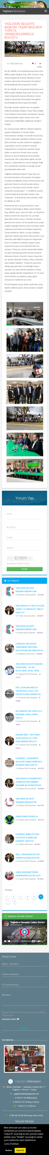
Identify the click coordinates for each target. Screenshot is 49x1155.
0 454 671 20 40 (22, 1098)
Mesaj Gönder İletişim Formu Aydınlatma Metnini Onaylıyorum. (24, 1014)
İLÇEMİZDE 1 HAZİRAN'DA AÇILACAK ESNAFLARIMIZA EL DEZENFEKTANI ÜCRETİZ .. (29, 761)
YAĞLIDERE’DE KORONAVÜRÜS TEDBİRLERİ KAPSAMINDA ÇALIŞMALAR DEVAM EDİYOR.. (29, 781)
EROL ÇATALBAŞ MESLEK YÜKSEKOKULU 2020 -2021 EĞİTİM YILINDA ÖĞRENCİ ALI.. (29, 690)
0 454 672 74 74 (20, 1102)
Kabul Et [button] (20, 1150)
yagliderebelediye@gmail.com (26, 1094)
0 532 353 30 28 (17, 1115)
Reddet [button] (8, 1150)
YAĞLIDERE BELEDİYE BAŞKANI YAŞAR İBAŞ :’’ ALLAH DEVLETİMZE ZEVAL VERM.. (29, 667)
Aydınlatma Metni (9, 1019)
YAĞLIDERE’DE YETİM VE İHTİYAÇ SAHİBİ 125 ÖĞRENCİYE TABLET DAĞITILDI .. (30, 609)
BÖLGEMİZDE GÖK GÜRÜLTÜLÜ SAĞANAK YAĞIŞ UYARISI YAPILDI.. (29, 714)
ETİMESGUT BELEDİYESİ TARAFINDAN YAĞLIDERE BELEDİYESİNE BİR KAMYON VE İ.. (30, 647)
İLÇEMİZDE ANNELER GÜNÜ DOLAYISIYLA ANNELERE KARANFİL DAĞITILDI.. (27, 837)
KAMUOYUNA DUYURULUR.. (27, 816)
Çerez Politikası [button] (11, 1144)
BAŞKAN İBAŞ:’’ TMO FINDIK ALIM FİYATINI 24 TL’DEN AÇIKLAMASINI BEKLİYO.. (28, 738)
